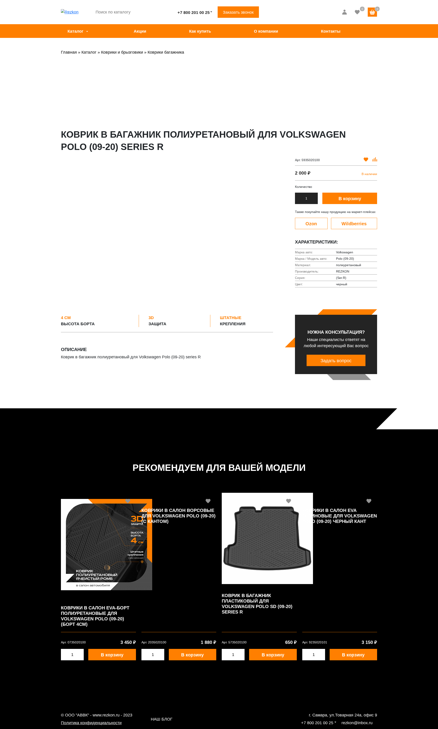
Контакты (330, 31)
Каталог (75, 31)
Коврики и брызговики (122, 52)
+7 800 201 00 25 (193, 12)
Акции (140, 31)
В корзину (350, 198)
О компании (266, 31)
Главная (69, 52)
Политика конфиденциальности (91, 723)
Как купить (200, 31)
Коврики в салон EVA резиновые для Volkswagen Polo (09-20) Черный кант (339, 516)
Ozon (311, 223)
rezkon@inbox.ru (357, 723)
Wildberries (354, 223)
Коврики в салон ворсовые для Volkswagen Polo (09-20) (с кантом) (178, 516)
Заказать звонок (238, 12)
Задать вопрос (336, 360)
